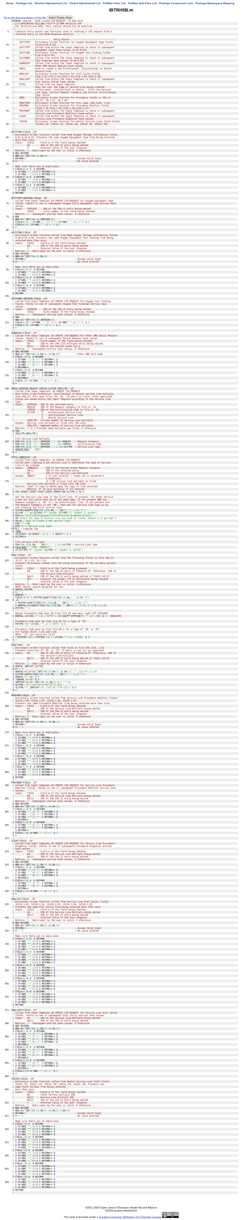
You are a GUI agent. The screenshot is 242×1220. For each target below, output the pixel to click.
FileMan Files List (114, 3)
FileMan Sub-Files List (142, 3)
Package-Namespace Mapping (214, 3)
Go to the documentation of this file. (25, 17)
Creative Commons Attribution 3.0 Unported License (130, 1216)
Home (9, 3)
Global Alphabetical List (85, 3)
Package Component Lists (176, 3)
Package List (24, 3)
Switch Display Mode (60, 17)
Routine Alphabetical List (51, 3)
